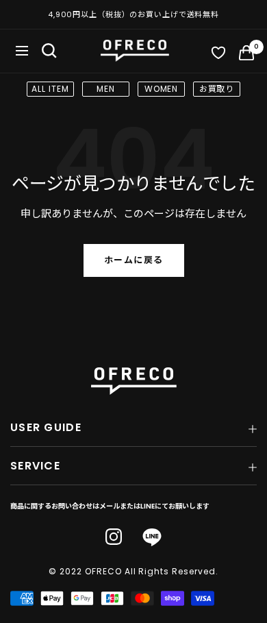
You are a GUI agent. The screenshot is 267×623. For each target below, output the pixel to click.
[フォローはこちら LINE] (152, 537)
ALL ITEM (50, 89)
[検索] (49, 50)
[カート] (246, 55)
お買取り (217, 89)
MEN (106, 89)
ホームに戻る (134, 260)
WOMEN (161, 89)
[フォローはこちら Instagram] (113, 536)
